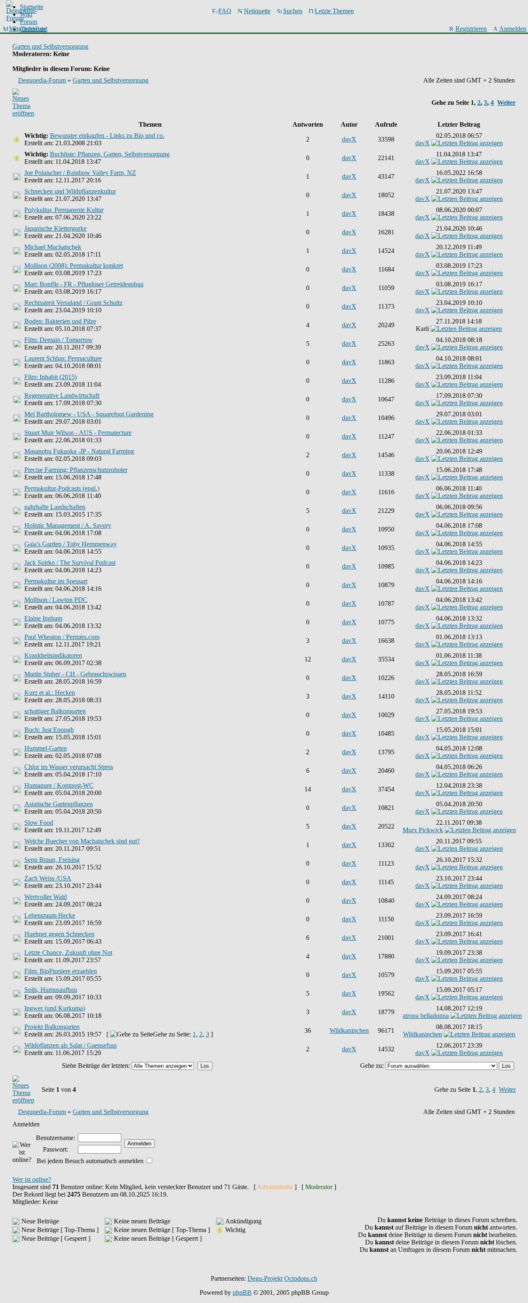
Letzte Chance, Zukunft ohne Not (68, 952)
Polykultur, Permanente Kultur (64, 209)
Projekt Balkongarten (52, 1026)
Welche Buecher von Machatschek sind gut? (82, 841)
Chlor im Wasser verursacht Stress (68, 766)
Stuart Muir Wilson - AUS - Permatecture (78, 432)
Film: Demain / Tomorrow (58, 339)
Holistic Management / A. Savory (67, 525)
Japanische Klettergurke (55, 228)
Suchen (292, 10)
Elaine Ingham (43, 618)
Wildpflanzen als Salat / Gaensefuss (70, 1045)
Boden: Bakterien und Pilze (60, 321)
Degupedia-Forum (42, 80)
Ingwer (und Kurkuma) (54, 1008)
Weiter (506, 102)
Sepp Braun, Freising (52, 859)
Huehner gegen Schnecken (59, 933)
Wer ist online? (31, 1179)
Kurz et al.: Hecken (49, 692)
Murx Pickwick (423, 829)
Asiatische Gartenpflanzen (58, 803)
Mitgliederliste (27, 28)
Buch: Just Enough (49, 729)
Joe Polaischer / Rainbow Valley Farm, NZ (80, 172)
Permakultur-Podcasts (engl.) (61, 488)
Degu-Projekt (265, 1278)
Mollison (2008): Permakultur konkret (73, 265)
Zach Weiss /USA (47, 878)
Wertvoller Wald (45, 896)
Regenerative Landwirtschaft (61, 395)
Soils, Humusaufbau (50, 989)
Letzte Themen (334, 10)
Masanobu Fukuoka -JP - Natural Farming (79, 451)
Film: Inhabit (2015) (50, 376)
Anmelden (512, 28)
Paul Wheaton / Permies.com (61, 636)
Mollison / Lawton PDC (55, 599)
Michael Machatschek (52, 246)
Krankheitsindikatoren (53, 655)
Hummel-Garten (45, 748)
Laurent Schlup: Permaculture (63, 358)
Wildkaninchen (349, 1030)
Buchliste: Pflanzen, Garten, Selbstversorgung (110, 154)
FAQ (224, 10)
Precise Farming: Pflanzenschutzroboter (75, 469)
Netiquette (257, 10)
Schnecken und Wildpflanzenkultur (70, 191)
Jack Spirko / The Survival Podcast (70, 562)
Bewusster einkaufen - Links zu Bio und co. (107, 135)
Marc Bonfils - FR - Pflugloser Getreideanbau (84, 284)
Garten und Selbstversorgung (50, 46)
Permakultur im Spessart (55, 581)
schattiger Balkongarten (55, 711)
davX (349, 139)
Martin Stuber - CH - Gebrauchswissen (75, 673)
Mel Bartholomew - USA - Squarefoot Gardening (88, 414)
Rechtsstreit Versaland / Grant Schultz (73, 302)
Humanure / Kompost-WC (59, 785)
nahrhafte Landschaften (54, 506)
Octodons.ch (300, 1278)
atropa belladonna (426, 1015)
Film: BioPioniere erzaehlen (60, 971)
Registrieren (471, 28)
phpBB (242, 1292)
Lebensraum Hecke (49, 915)
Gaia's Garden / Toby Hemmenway (70, 544)
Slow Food (38, 822)
